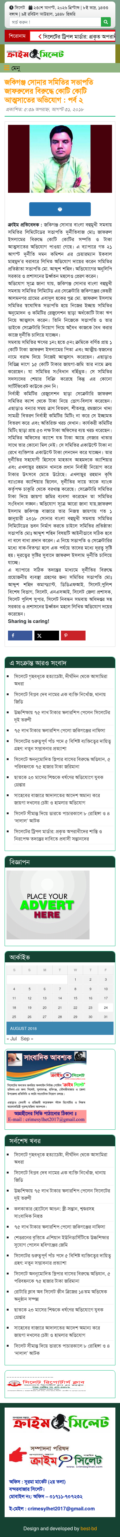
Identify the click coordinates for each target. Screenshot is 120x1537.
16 (90, 997)
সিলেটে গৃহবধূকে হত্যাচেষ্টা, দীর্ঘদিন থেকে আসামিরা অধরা (60, 680)
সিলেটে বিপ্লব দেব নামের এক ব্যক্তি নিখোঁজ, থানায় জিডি (60, 698)
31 (106, 1016)
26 (29, 1016)
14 (60, 997)
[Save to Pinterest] (73, 635)
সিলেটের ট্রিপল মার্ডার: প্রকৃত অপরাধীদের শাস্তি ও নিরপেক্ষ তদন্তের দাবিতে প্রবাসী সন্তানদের (58, 835)
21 (60, 1007)
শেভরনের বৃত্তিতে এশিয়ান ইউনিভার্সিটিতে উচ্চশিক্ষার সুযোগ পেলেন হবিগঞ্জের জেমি (61, 1241)
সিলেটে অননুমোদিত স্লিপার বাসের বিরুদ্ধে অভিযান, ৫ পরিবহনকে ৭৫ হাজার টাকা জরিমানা (62, 762)
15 (75, 997)
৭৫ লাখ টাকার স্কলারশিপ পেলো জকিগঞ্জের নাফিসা (59, 730)
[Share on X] (46, 635)
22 (75, 1007)
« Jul (11, 1038)
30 (90, 1016)
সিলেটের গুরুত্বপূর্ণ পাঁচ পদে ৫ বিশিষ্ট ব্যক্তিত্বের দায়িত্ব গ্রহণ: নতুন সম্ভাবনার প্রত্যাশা (62, 744)
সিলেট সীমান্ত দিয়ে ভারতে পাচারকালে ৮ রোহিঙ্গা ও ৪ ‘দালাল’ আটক (62, 817)
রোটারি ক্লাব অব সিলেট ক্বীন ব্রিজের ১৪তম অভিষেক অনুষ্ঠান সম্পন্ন (61, 1295)
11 (14, 997)
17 (106, 997)
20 (44, 1007)
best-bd (89, 1528)
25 (14, 1016)
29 (75, 1016)
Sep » (27, 1038)
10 (106, 988)
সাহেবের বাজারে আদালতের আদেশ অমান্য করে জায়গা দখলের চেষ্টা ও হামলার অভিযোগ (57, 799)
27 (44, 1016)
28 (60, 1016)
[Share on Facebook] (20, 635)
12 (29, 997)
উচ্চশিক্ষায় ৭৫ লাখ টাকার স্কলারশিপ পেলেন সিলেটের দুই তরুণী (62, 716)
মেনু (15, 67)
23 (90, 1007)
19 (29, 1007)
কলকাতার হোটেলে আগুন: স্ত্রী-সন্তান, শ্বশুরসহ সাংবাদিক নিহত (54, 1212)
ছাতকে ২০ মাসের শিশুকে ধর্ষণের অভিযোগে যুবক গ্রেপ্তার (58, 781)
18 (14, 1007)
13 (44, 997)
